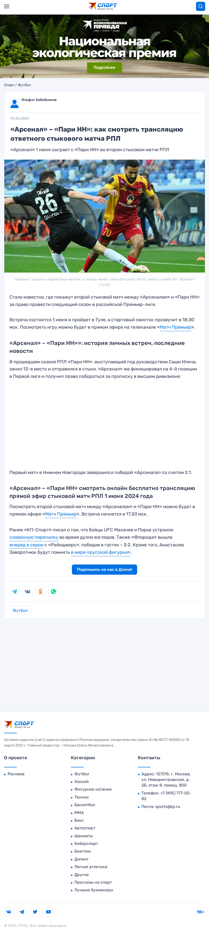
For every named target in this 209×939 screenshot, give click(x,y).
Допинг (81, 859)
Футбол (24, 85)
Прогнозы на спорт (93, 882)
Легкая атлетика (90, 866)
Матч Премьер (175, 327)
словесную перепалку (33, 537)
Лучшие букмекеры (93, 889)
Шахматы (83, 835)
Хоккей (81, 781)
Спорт (9, 85)
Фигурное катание (93, 789)
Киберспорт (86, 843)
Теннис (81, 797)
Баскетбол (84, 804)
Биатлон (82, 851)
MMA (79, 812)
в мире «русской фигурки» (100, 552)
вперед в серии (26, 545)
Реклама (16, 773)
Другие (81, 874)
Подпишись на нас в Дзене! (104, 569)
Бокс (79, 820)
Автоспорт (84, 828)
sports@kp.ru (167, 806)
